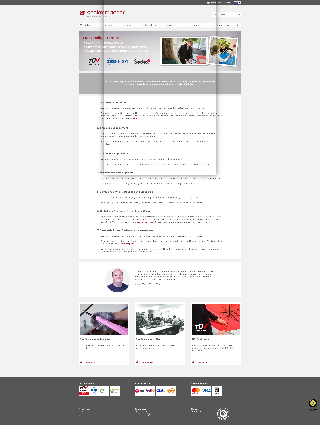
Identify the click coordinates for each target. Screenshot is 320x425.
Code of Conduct (144, 222)
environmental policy (125, 244)
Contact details (141, 409)
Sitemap (194, 409)
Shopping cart (223, 25)
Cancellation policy (142, 414)
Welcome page (85, 409)
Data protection (85, 416)
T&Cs (81, 414)
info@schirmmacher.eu (220, 3)
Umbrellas (85, 25)
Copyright (83, 411)
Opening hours (141, 411)
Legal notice (196, 411)
